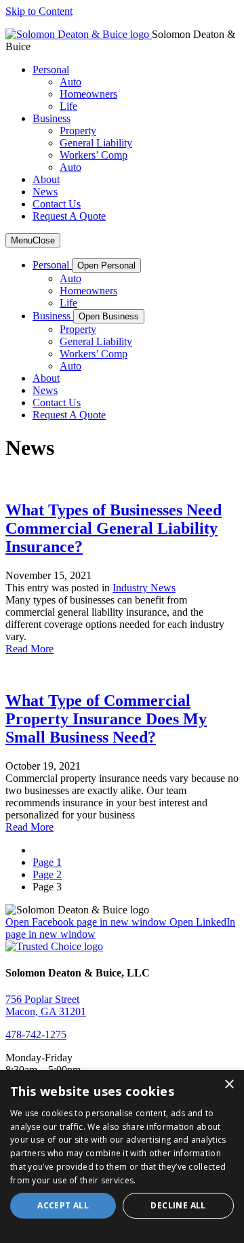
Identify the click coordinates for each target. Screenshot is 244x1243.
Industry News (144, 587)
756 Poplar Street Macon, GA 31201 (45, 1005)
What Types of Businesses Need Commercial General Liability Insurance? (113, 528)
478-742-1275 (35, 1034)
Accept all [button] (63, 1205)
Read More (29, 648)
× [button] (229, 1085)
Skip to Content (39, 11)
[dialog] (122, 1156)
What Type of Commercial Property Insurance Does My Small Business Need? (106, 719)
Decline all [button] (177, 1205)
